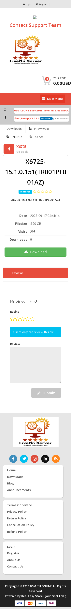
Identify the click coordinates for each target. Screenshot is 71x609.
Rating (15, 311)
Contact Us (15, 566)
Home (11, 470)
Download (38, 251)
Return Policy (16, 518)
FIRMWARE (42, 128)
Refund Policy (17, 532)
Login (28, 4)
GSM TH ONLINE (41, 586)
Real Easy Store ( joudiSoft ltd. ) (43, 596)
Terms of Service (19, 505)
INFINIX (17, 137)
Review (15, 344)
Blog (10, 483)
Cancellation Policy (20, 525)
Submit (48, 393)
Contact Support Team (35, 25)
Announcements (19, 490)
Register (43, 4)
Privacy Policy (17, 511)
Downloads (14, 128)
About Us (14, 560)
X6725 (39, 137)
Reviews (17, 273)
